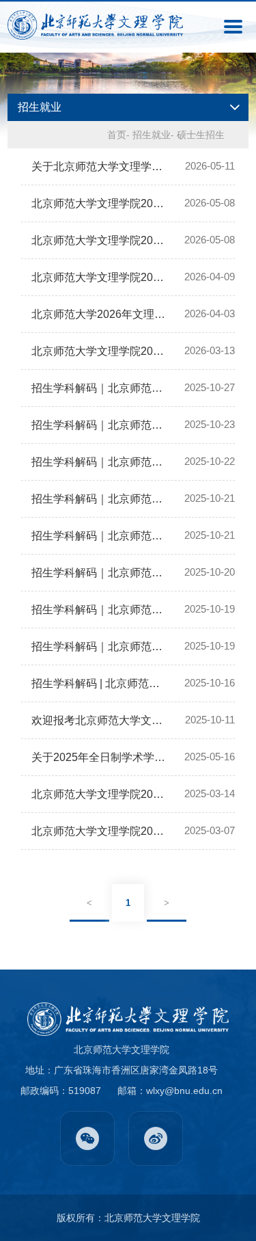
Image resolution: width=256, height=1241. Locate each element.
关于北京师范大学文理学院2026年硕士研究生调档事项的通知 (99, 166)
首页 (116, 134)
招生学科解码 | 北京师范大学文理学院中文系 (99, 683)
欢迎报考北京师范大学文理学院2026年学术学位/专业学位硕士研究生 (99, 720)
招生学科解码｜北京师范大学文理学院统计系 (99, 425)
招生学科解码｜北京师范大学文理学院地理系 (99, 462)
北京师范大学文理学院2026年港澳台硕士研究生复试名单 (99, 240)
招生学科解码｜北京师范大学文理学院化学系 (99, 388)
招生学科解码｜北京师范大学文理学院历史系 (99, 499)
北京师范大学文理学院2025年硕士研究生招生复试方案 (99, 794)
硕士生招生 (201, 134)
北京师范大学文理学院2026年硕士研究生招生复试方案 (99, 351)
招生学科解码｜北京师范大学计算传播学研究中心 (99, 609)
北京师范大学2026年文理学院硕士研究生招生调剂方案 (99, 314)
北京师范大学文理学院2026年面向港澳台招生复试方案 (99, 203)
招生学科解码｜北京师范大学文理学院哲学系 (99, 646)
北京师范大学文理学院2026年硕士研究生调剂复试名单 (99, 277)
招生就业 (151, 134)
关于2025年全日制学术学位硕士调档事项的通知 (99, 757)
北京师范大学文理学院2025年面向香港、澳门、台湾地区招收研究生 (99, 831)
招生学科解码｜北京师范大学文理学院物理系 (99, 572)
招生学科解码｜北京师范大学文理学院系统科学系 (99, 536)
